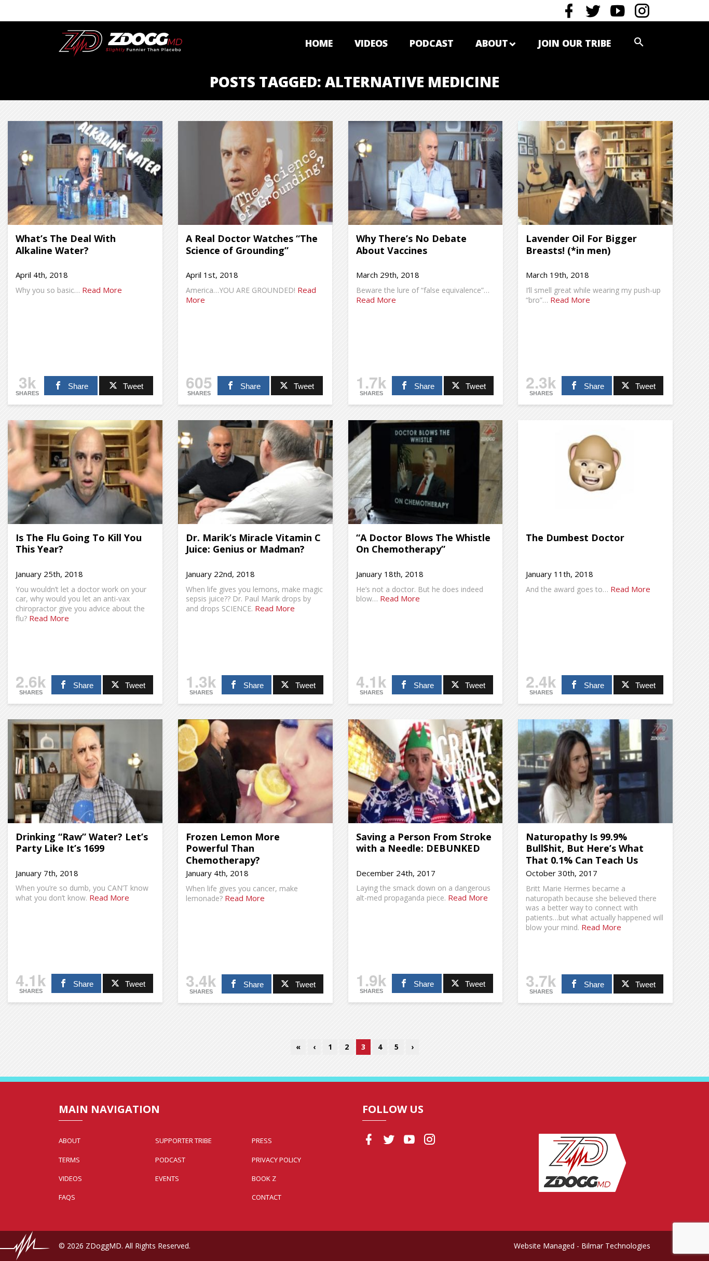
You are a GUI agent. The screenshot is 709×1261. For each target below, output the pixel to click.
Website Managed (544, 1246)
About (491, 43)
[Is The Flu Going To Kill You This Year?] (85, 472)
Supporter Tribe (183, 1140)
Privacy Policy (276, 1159)
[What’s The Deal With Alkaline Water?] (85, 173)
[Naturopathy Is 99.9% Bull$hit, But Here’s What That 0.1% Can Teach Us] (595, 771)
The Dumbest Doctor (575, 537)
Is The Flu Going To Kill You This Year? (79, 543)
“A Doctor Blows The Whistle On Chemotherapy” (423, 543)
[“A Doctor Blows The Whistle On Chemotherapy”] (425, 472)
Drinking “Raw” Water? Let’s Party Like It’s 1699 (82, 842)
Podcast (432, 43)
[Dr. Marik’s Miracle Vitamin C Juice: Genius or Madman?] (255, 472)
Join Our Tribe (574, 43)
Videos (371, 43)
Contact (266, 1197)
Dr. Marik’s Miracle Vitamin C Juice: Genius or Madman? (253, 543)
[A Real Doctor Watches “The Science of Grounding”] (255, 173)
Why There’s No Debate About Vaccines (411, 244)
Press (262, 1140)
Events (167, 1178)
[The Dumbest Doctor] (595, 472)
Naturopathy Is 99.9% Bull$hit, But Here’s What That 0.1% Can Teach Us (585, 848)
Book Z (264, 1178)
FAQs (67, 1197)
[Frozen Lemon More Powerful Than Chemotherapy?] (255, 771)
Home (319, 43)
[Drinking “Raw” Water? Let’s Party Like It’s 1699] (85, 771)
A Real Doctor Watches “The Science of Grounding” (252, 244)
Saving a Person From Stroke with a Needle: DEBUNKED (424, 842)
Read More (102, 290)
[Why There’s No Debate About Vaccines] (425, 173)
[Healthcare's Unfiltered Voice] (120, 42)
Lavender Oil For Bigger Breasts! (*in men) (581, 244)
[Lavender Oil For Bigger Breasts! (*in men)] (595, 173)
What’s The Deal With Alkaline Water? (66, 244)
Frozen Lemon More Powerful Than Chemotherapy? (233, 848)
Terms (69, 1159)
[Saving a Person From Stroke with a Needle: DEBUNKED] (425, 771)
